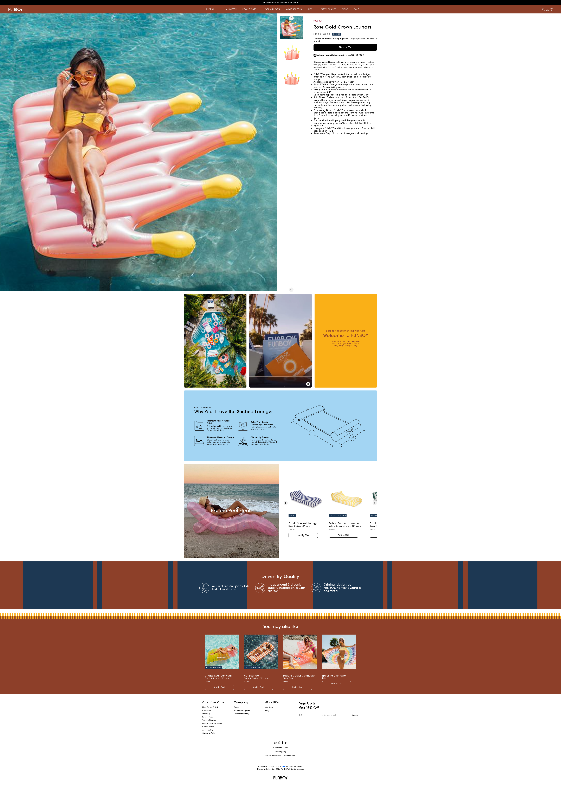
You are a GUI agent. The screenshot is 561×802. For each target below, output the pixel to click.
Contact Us (207, 710)
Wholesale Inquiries (242, 710)
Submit (355, 715)
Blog (267, 710)
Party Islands (328, 9)
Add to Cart (343, 535)
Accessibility (207, 730)
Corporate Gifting (242, 714)
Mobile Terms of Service (212, 723)
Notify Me (345, 47)
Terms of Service (209, 720)
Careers (237, 707)
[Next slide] (291, 290)
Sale (356, 9)
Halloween (230, 9)
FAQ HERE (364, 123)
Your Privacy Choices (293, 766)
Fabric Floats (272, 9)
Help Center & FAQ (210, 707)
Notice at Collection (266, 769)
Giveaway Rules (208, 733)
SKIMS (345, 9)
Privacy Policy (208, 717)
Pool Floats (249, 9)
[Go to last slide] (291, 18)
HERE (330, 131)
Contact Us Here (280, 748)
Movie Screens (294, 9)
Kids (310, 9)
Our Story (269, 707)
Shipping (206, 714)
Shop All (211, 9)
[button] (543, 9)
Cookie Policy (208, 727)
